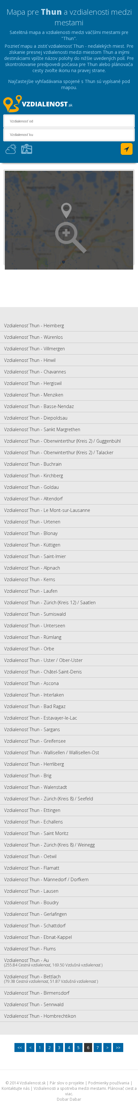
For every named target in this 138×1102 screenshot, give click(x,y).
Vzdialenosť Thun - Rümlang (32, 637)
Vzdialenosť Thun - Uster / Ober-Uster (43, 660)
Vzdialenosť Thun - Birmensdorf (36, 993)
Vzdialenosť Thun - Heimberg (34, 325)
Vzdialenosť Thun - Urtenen (32, 522)
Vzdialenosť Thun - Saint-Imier (35, 556)
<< (19, 1047)
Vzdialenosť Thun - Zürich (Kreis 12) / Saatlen (50, 602)
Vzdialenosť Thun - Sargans (32, 729)
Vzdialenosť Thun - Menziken (33, 395)
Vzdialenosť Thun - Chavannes (35, 372)
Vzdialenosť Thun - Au (53, 962)
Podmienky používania (108, 1083)
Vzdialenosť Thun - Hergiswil (33, 383)
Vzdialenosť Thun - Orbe (29, 649)
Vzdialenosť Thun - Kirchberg (33, 475)
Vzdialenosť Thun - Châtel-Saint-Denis (43, 672)
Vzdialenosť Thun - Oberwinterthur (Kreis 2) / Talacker (58, 452)
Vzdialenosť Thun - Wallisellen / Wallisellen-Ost (51, 752)
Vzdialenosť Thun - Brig (27, 775)
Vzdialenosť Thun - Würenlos (33, 337)
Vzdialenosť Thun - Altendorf (33, 499)
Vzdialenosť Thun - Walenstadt (35, 787)
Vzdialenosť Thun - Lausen (31, 891)
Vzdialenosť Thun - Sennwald (34, 1004)
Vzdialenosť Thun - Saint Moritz (36, 833)
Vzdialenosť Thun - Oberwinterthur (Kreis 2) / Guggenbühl (62, 441)
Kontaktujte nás (16, 1088)
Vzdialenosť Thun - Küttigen (32, 545)
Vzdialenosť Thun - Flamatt (31, 868)
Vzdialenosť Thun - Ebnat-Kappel (38, 937)
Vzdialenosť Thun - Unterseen (34, 625)
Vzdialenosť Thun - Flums (30, 949)
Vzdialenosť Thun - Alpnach (32, 568)
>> (118, 1047)
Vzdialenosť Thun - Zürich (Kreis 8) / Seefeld (48, 799)
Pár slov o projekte (67, 1083)
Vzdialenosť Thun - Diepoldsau (35, 418)
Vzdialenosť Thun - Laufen (30, 591)
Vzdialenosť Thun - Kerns (29, 579)
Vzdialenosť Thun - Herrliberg (34, 764)
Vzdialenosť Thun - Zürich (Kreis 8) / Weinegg (49, 845)
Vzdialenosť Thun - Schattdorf (34, 926)
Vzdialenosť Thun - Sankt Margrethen (42, 429)
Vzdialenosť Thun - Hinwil (30, 360)
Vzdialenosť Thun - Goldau (31, 487)
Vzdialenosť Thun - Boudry (31, 902)
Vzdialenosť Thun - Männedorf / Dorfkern (46, 879)
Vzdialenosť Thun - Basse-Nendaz (39, 406)
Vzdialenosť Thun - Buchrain (33, 464)
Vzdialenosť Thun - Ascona (31, 683)
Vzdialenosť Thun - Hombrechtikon (40, 1016)
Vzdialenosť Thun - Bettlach (51, 978)
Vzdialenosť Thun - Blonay (30, 533)
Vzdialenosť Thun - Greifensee (35, 741)
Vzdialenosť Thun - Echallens (33, 822)
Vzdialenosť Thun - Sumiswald (35, 614)
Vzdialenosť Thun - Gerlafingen (35, 914)
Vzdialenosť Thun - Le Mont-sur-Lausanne (47, 510)
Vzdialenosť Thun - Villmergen (34, 349)
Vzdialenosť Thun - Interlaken (34, 695)
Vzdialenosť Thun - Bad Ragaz (34, 706)
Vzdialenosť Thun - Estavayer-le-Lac (40, 718)
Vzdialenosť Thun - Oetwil (30, 856)
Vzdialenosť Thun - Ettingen (32, 810)
